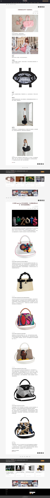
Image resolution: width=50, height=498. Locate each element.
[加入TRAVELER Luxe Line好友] (45, 1)
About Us (6, 490)
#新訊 (30, 208)
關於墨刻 (38, 2)
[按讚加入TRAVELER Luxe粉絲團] (43, 1)
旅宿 (16, 2)
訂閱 (42, 171)
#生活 (35, 13)
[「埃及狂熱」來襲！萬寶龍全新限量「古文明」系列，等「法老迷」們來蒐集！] (20, 471)
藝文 (20, 2)
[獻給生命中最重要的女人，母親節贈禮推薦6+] (20, 181)
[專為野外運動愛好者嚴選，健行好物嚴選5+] (30, 181)
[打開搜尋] (48, 1)
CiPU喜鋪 (14, 162)
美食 (13, 2)
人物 (23, 2)
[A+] (8, 7)
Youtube (6, 493)
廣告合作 (35, 2)
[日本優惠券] (25, 193)
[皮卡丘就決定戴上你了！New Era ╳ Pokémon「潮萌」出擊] (39, 471)
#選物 (37, 13)
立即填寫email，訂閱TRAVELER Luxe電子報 (32, 491)
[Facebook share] (38, 6)
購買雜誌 (31, 2)
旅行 (11, 2)
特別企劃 (28, 2)
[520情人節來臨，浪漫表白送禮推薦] (10, 181)
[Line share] (43, 6)
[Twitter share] (40, 6)
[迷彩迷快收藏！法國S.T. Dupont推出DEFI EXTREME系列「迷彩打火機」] (30, 471)
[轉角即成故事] (39, 181)
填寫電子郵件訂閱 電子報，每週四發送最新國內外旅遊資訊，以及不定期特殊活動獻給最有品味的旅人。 (17, 172)
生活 (18, 2)
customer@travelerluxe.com (25, 497)
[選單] (1, 1)
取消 (32, 493)
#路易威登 (35, 208)
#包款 (33, 13)
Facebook (7, 491)
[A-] (6, 7)
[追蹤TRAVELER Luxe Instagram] (44, 1)
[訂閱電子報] (47, 1)
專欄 (25, 2)
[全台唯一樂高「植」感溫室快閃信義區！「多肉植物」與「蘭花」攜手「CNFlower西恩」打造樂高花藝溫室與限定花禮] (10, 471)
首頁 (6, 4)
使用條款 (6, 494)
